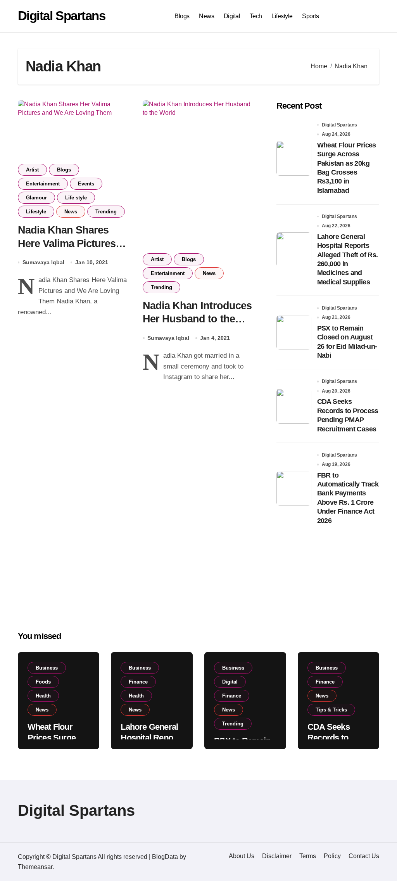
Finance (138, 682)
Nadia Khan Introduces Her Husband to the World (197, 319)
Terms (307, 856)
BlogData (165, 856)
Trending (106, 212)
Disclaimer (277, 856)
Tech (256, 16)
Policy (332, 856)
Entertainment (43, 184)
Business (47, 668)
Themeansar (35, 867)
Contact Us (364, 856)
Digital (232, 16)
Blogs (182, 16)
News (206, 16)
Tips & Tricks (331, 710)
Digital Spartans (61, 16)
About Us (241, 856)
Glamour (36, 198)
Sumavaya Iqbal (43, 262)
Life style (76, 198)
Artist (32, 170)
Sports (310, 16)
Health (43, 696)
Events (86, 184)
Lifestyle (282, 16)
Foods (43, 682)
